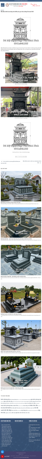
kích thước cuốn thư (9, 403)
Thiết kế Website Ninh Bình (21, 452)
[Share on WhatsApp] (16, 157)
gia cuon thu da (8, 401)
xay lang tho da (30, 410)
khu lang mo (34, 401)
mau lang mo (26, 405)
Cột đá (22, 455)
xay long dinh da (35, 410)
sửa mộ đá (14, 410)
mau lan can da (20, 405)
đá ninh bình (21, 412)
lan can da (15, 403)
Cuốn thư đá (26, 455)
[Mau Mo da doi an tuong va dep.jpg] (21, 67)
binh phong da (5, 399)
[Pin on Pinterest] (24, 157)
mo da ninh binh (6, 408)
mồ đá (27, 407)
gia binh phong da (36, 399)
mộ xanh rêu (31, 407)
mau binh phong (5, 405)
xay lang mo (24, 410)
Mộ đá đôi (2, 10)
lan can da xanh (19, 403)
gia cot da (2, 401)
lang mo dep (32, 403)
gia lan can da (14, 401)
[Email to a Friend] (22, 157)
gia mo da (29, 401)
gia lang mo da (19, 401)
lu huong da (37, 403)
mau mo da (33, 405)
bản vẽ (19, 399)
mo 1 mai (39, 405)
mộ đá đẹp (7, 410)
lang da (23, 403)
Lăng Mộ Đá (13, 455)
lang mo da (27, 403)
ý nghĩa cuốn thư (8, 412)
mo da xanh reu (15, 407)
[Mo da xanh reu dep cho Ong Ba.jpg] (21, 101)
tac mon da (19, 410)
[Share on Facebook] (18, 157)
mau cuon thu (14, 405)
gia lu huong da (24, 401)
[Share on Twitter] (20, 157)
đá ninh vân (27, 412)
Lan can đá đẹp (33, 455)
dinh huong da (28, 399)
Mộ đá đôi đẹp (6, 50)
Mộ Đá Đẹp (18, 455)
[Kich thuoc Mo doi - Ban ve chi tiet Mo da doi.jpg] (21, 135)
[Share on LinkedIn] (26, 157)
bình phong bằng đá (14, 399)
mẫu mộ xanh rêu (22, 407)
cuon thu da (24, 399)
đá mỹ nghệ (15, 412)
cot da (21, 399)
